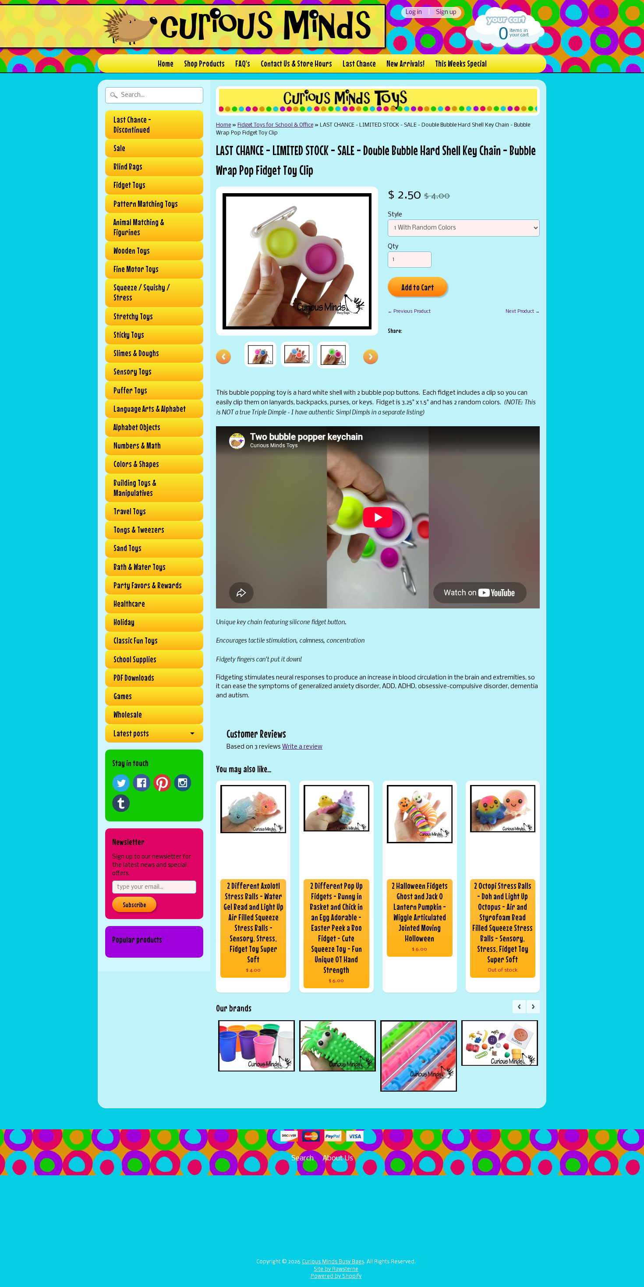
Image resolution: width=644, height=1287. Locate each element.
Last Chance (359, 63)
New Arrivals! (405, 63)
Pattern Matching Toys (145, 204)
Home (165, 63)
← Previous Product (409, 311)
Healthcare (129, 603)
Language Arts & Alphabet (149, 409)
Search (302, 1158)
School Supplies (134, 659)
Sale (119, 148)
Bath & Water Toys (139, 567)
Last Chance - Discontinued (132, 124)
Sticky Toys (128, 334)
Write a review (302, 747)
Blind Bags (127, 166)
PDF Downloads (133, 677)
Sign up (446, 12)
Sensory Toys (132, 371)
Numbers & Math (137, 445)
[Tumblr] (121, 803)
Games (122, 696)
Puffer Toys (130, 390)
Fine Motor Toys (136, 269)
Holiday (123, 622)
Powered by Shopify (336, 1276)
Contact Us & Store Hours (296, 63)
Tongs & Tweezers (138, 529)
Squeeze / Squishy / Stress (141, 292)
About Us (337, 1158)
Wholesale (127, 714)
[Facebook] (141, 783)
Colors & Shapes (136, 464)
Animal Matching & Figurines (138, 227)
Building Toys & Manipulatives (134, 488)
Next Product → (523, 311)
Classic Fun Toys (135, 640)
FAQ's (242, 63)
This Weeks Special (461, 63)
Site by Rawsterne (336, 1269)
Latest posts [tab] (131, 733)
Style (395, 215)
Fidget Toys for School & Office (275, 125)
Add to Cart (417, 287)
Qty (393, 247)
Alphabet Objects (136, 427)
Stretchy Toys (133, 316)
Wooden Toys (131, 250)
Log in (414, 12)
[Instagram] (182, 783)
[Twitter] (121, 783)
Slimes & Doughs (136, 353)
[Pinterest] (162, 783)
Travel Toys (129, 511)
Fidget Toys (129, 185)
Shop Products (204, 63)
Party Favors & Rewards (147, 585)
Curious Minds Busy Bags (333, 1262)
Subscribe (134, 905)
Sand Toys (127, 548)
